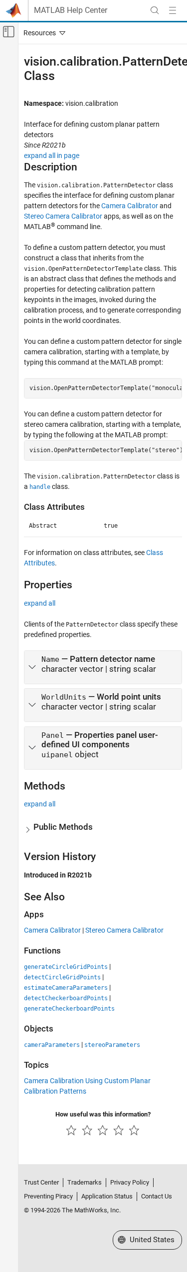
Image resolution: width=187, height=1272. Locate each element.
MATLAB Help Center (70, 10)
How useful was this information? (103, 1114)
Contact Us (156, 1196)
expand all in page (51, 155)
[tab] (103, 667)
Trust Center (41, 1182)
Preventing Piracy (48, 1196)
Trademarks (84, 1182)
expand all (39, 603)
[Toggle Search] (154, 10)
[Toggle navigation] (42, 33)
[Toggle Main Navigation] (172, 10)
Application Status (107, 1196)
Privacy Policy (129, 1182)
